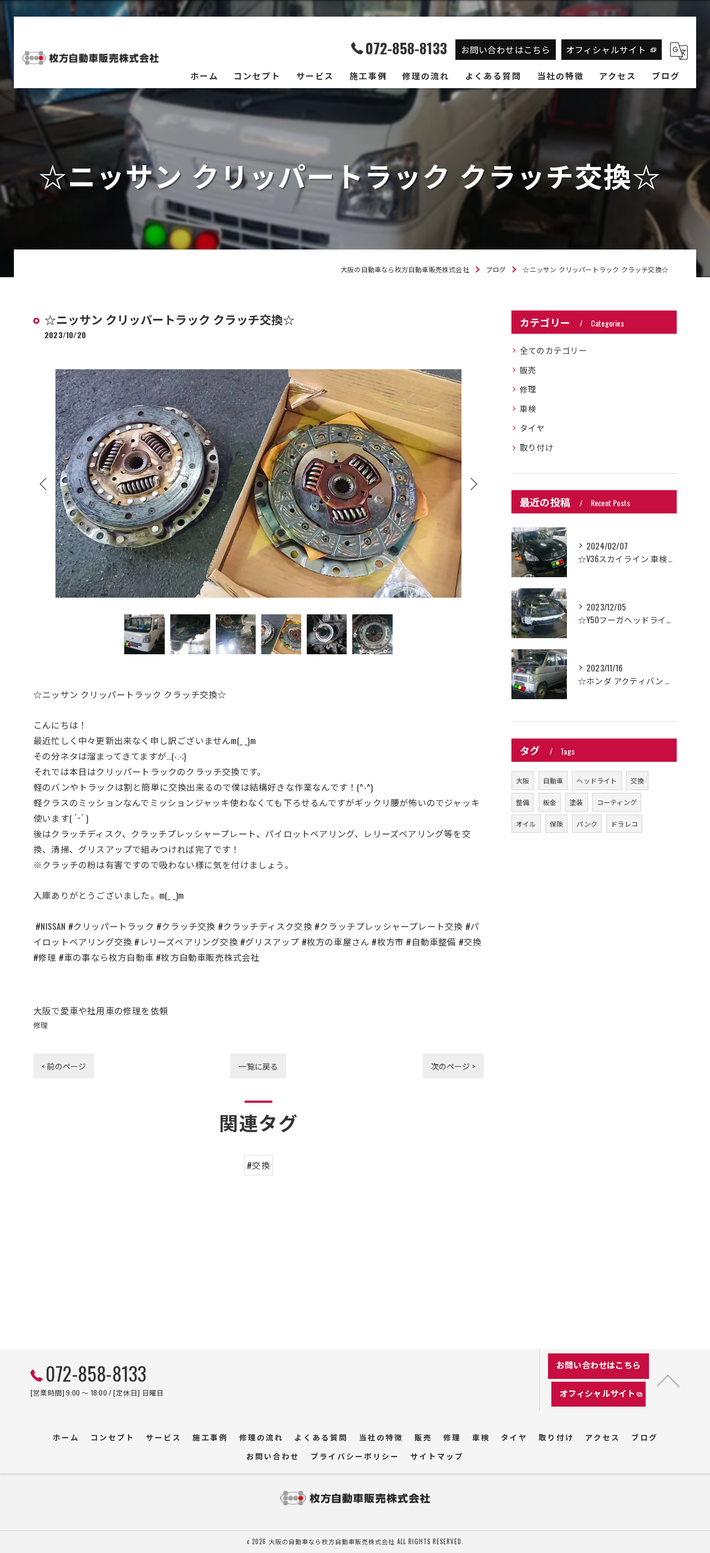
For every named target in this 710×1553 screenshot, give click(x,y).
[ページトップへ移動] (668, 1380)
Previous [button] (44, 483)
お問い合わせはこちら (506, 49)
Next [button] (473, 483)
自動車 (553, 780)
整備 (522, 802)
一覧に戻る (258, 1066)
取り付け (537, 447)
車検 (528, 408)
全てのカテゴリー (553, 350)
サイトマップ (437, 1456)
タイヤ (532, 428)
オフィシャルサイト (606, 49)
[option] (258, 483)
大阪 (522, 780)
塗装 (576, 802)
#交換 (258, 1165)
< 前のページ (64, 1066)
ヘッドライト (596, 780)
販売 (528, 369)
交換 (637, 780)
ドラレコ (624, 823)
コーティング (617, 802)
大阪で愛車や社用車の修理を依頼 (100, 1010)
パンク (586, 823)
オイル (526, 823)
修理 (40, 1024)
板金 (549, 802)
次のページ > (453, 1066)
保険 (556, 823)
